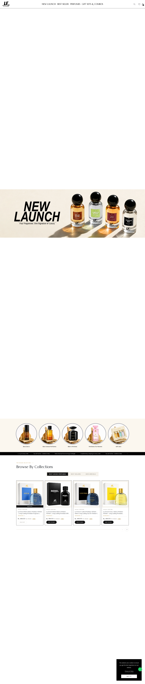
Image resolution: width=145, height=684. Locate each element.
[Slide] (72, 213)
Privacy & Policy (129, 671)
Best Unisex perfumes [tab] (57, 474)
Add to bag (51, 522)
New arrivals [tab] (91, 474)
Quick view (31, 506)
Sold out (22, 522)
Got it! (129, 676)
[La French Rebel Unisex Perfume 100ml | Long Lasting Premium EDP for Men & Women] (58, 494)
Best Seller (63, 4)
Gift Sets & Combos (92, 4)
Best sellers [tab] (76, 474)
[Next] (127, 529)
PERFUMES (75, 4)
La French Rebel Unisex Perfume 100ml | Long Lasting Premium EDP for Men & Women (57, 513)
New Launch (49, 4)
